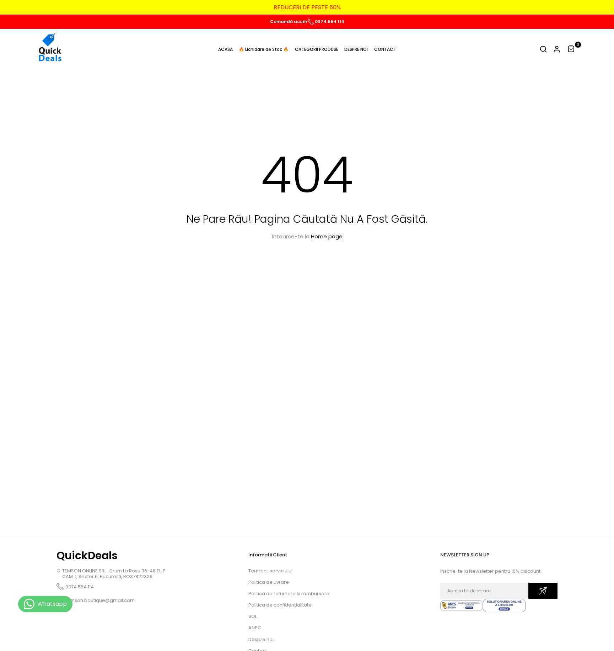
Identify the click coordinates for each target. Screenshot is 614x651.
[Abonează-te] (543, 591)
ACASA (225, 49)
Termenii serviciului (270, 570)
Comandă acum (289, 21)
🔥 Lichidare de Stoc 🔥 (264, 49)
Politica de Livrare (268, 582)
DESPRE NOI (356, 49)
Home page (327, 236)
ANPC (254, 627)
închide (19, 7)
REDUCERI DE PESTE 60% (307, 7)
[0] (571, 49)
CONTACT (385, 49)
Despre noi (261, 639)
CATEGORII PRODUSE (316, 49)
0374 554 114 (329, 21)
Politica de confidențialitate (280, 605)
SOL (252, 616)
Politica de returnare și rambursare (288, 593)
